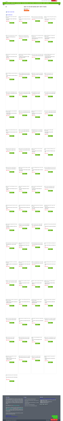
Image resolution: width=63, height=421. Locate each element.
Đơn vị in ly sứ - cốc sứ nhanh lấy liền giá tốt (31, 405)
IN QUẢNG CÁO (13, 3)
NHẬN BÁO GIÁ (27, 10)
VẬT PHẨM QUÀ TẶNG (25, 3)
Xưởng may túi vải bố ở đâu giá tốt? (30, 404)
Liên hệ (47, 3)
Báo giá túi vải (49, 0)
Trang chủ (8, 3)
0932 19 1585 (53, 419)
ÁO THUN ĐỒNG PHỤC (38, 3)
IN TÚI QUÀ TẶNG (18, 3)
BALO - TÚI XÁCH (31, 3)
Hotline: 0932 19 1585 (44, 0)
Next (59, 4)
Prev (3, 4)
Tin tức (44, 3)
